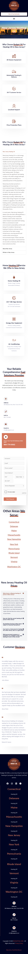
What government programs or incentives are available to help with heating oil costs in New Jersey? (12, 635)
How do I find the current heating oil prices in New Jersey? (12, 619)
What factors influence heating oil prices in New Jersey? (12, 594)
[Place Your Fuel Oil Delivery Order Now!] (6, 437)
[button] (14, 18)
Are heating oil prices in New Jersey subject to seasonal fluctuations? (12, 624)
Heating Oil (14, 794)
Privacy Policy (19, 943)
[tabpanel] (14, 200)
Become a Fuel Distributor (14, 950)
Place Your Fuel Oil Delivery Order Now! (13, 441)
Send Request (10, 499)
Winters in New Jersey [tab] (8, 252)
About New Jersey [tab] (7, 248)
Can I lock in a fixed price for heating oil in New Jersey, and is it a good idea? (13, 630)
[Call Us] (6, 412)
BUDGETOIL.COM (18, 941)
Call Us (6, 415)
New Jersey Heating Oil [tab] (9, 151)
